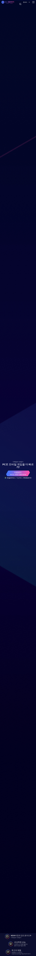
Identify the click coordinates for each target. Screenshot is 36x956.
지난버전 (19, 478)
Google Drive (11, 478)
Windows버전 (27, 478)
